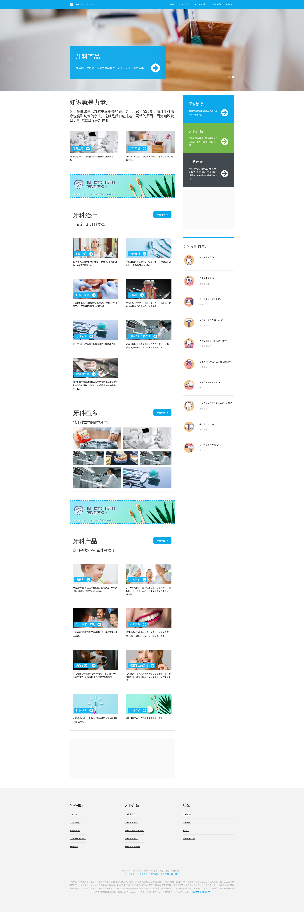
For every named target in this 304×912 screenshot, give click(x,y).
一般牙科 (74, 814)
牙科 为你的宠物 (132, 846)
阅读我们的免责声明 (201, 891)
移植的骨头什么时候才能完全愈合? (215, 361)
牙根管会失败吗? (207, 278)
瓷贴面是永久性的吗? (209, 444)
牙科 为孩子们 (131, 822)
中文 (230, 4)
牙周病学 (74, 846)
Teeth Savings (131, 874)
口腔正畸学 (75, 822)
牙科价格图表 (189, 838)
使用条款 (144, 874)
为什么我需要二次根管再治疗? (213, 340)
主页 (172, 4)
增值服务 (217, 4)
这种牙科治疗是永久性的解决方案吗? (216, 403)
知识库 (186, 830)
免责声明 (165, 874)
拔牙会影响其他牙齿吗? (210, 382)
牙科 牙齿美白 (131, 838)
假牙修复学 (75, 830)
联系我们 (175, 874)
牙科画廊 (161, 412)
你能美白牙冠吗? (207, 257)
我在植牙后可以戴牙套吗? (211, 319)
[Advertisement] (122, 758)
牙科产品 (201, 4)
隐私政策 (154, 874)
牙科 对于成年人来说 (134, 830)
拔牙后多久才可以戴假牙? (211, 299)
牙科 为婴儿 (130, 814)
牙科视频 (187, 822)
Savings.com (84, 4)
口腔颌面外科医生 (78, 838)
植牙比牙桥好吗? (207, 423)
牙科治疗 (186, 4)
